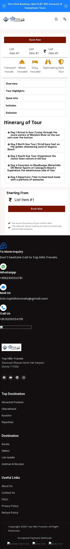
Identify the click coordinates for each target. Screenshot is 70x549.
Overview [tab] (11, 84)
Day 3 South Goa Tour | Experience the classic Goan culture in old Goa (33, 157)
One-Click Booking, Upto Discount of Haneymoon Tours (35, 6)
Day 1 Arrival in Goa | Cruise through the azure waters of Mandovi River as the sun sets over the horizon (33, 135)
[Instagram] (23, 377)
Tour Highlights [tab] (15, 91)
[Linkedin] (17, 377)
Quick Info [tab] (12, 98)
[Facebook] (4, 377)
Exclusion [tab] (11, 113)
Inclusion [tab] (11, 105)
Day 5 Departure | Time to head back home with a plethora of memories (35, 178)
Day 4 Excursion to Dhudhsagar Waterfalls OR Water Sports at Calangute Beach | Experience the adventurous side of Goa (34, 167)
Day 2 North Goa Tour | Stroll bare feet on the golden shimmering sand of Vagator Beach (33, 146)
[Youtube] (10, 377)
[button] (35, 135)
